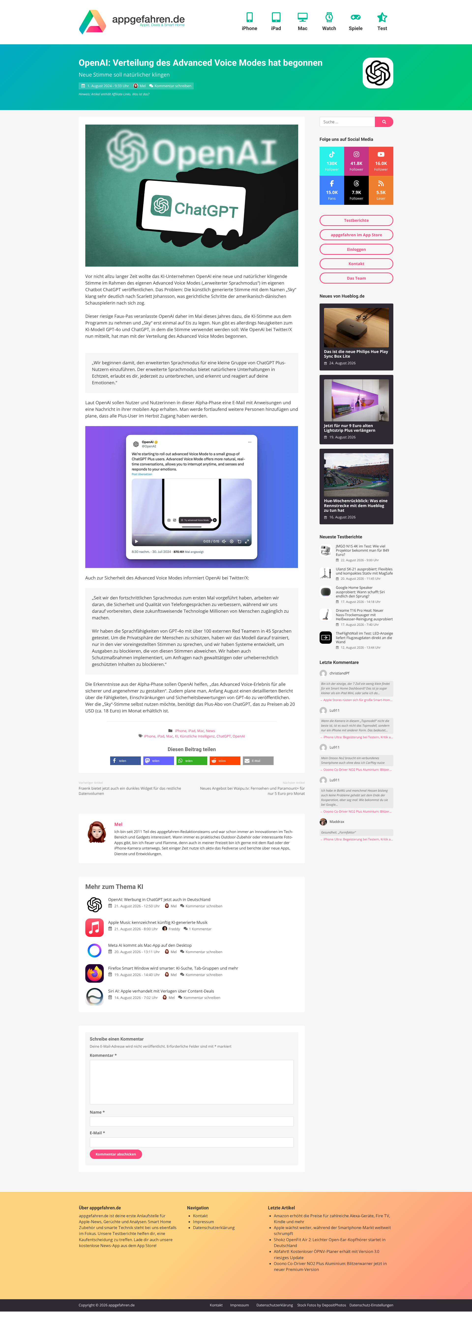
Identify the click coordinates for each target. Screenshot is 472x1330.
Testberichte (356, 220)
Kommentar (103, 1055)
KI (176, 736)
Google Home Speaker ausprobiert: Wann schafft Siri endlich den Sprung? (360, 592)
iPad (191, 731)
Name (97, 1112)
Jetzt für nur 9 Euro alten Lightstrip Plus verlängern (349, 428)
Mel (143, 86)
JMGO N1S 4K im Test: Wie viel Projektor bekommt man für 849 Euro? (362, 550)
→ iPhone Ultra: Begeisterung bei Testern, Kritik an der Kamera (356, 737)
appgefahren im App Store (356, 235)
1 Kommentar (200, 929)
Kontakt (357, 263)
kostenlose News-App (99, 1245)
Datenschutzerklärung (214, 1227)
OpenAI (239, 736)
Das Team (356, 278)
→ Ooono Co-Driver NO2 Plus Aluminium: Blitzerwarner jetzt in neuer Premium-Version (356, 770)
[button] (125, 760)
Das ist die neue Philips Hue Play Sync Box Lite (356, 354)
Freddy (174, 929)
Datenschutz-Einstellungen (371, 1305)
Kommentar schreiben (173, 86)
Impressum (203, 1221)
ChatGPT (224, 736)
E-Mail (97, 1133)
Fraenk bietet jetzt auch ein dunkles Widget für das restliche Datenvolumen (130, 791)
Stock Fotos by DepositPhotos (321, 1305)
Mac (200, 731)
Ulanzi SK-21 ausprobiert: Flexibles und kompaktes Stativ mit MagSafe (364, 571)
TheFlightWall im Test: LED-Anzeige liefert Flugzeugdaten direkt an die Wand (364, 637)
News (210, 731)
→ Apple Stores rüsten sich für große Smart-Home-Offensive (356, 700)
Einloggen (356, 249)
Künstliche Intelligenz (197, 736)
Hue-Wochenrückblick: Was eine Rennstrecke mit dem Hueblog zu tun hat (356, 505)
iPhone (181, 731)
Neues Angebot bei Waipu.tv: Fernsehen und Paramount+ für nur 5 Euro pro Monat (252, 791)
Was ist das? (140, 94)
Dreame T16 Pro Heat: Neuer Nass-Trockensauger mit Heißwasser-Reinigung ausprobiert (364, 615)
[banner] (132, 22)
